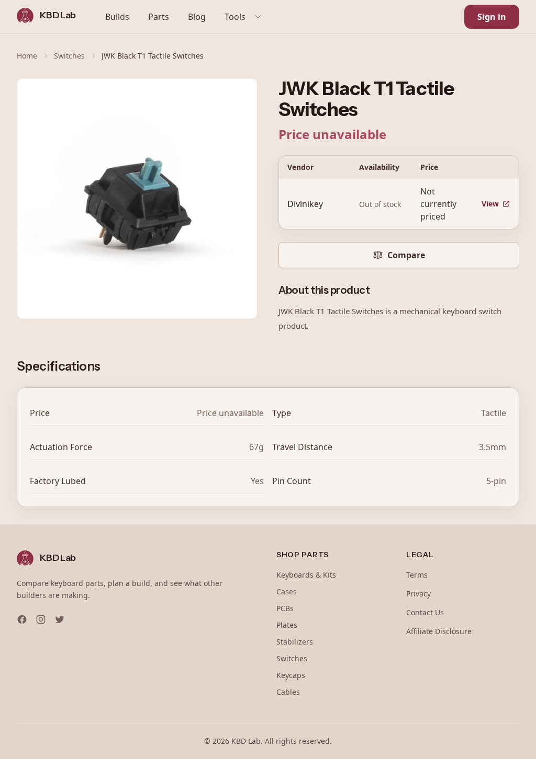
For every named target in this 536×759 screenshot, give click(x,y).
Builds (117, 16)
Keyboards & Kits (306, 575)
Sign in (491, 16)
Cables (288, 692)
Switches (69, 56)
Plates (286, 625)
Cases (286, 591)
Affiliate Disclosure (439, 631)
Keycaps (290, 675)
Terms (417, 575)
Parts (158, 16)
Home (27, 56)
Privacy (418, 594)
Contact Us (425, 612)
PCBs (285, 608)
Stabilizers (294, 642)
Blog (197, 16)
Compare (406, 255)
